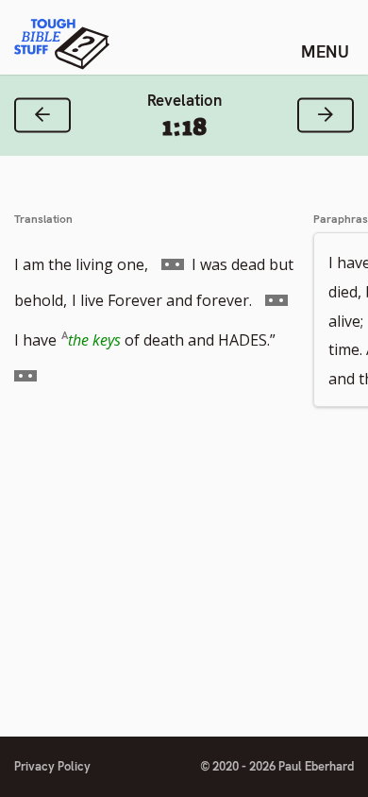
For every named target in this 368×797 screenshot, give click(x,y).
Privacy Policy (52, 766)
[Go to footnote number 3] (25, 375)
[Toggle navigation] (325, 51)
